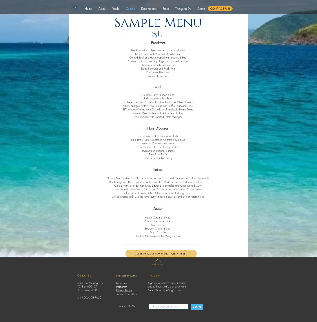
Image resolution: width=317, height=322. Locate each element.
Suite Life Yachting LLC (90, 283)
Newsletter (154, 275)
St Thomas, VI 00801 (89, 290)
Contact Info (84, 275)
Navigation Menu (126, 276)
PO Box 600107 (87, 286)
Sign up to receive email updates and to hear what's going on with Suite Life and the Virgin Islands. (167, 286)
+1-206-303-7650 (90, 297)
